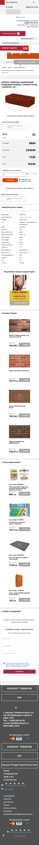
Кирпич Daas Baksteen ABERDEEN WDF (16, 442)
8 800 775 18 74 (32, 7)
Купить (25, 345)
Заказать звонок (20, 303)
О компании (9, 796)
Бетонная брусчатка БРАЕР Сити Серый (18, 558)
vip (25, 48)
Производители (11, 774)
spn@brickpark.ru (19, 299)
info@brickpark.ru (20, 723)
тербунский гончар (26, 217)
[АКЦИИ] (14, 59)
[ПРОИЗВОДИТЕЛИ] (23, 59)
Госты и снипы (10, 808)
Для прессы (8, 802)
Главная (3, 67)
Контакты (8, 811)
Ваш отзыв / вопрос (9, 653)
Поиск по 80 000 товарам (26, 62)
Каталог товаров (19, 688)
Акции (6, 771)
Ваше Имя (6, 638)
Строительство (10, 780)
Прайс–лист (9, 777)
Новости (7, 799)
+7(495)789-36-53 (16, 720)
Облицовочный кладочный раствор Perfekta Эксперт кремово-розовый (18, 488)
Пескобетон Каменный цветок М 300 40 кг (17, 523)
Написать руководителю (10, 43)
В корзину (10, 180)
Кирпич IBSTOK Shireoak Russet (17, 407)
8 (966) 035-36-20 (20, 296)
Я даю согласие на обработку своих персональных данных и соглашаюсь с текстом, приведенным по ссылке (18, 664)
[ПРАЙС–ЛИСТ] (31, 59)
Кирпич (10, 67)
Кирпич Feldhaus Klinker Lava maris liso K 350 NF (19, 336)
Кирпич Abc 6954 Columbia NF (19, 371)
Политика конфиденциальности (18, 814)
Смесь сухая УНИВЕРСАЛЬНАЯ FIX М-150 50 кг (19, 593)
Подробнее (19, 330)
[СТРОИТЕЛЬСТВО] (23, 70)
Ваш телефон (7, 646)
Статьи (6, 805)
